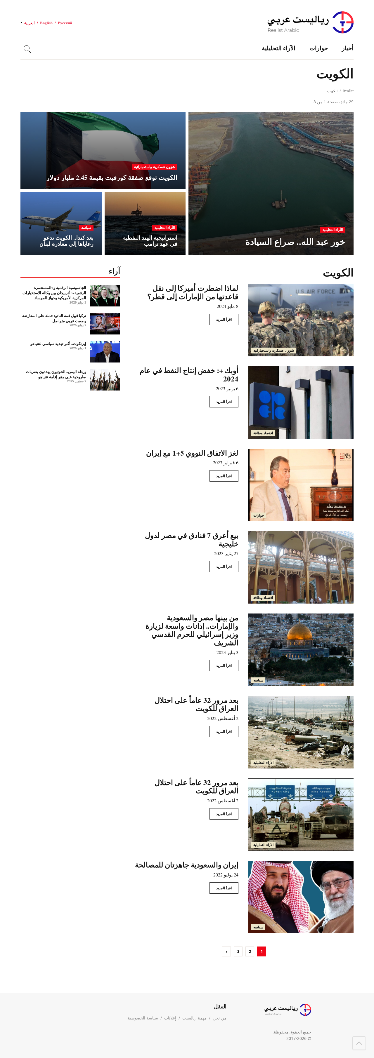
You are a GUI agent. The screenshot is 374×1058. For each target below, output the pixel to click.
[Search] (26, 48)
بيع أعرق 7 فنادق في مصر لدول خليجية (191, 539)
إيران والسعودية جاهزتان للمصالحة (187, 864)
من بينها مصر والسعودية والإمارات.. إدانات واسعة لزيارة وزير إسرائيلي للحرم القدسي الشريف (192, 630)
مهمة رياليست (194, 1018)
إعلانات (170, 1018)
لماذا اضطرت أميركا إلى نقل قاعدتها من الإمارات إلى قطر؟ (192, 292)
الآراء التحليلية (278, 48)
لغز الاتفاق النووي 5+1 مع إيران (192, 452)
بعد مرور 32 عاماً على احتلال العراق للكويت (197, 704)
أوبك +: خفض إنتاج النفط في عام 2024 (189, 374)
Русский (65, 22)
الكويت (332, 90)
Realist (348, 90)
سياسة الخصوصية (143, 1018)
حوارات (318, 48)
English (46, 22)
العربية (29, 22)
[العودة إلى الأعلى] (359, 1043)
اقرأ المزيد (224, 319)
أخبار (348, 48)
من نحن (219, 1018)
